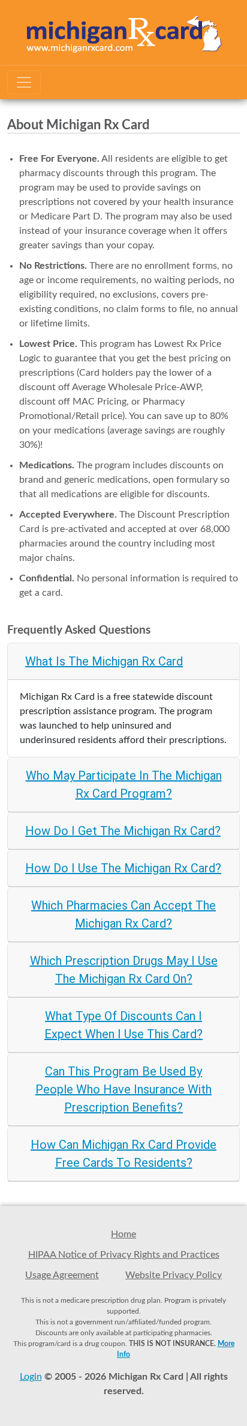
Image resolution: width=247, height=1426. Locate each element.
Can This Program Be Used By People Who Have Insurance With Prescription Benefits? (123, 1089)
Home (123, 1234)
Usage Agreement (62, 1275)
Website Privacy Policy (173, 1275)
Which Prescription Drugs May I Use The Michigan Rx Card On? (124, 969)
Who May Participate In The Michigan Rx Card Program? (124, 784)
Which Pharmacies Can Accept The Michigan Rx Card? (123, 914)
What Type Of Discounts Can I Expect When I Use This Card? (123, 1025)
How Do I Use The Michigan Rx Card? (123, 868)
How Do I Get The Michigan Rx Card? (123, 831)
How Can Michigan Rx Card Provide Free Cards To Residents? (123, 1153)
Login (31, 1377)
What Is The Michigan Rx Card (104, 661)
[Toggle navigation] (24, 82)
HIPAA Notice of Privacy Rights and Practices (123, 1254)
